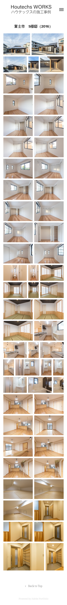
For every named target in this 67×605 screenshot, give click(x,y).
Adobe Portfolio (39, 598)
